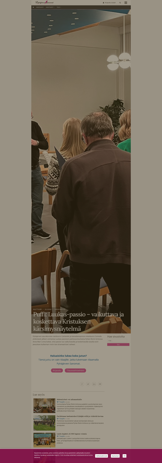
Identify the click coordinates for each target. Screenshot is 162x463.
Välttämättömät (101, 456)
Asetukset (115, 456)
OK (124, 456)
